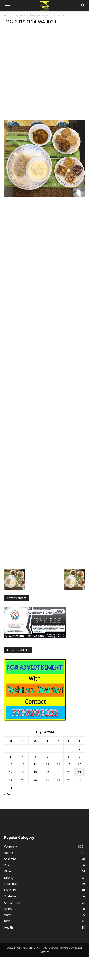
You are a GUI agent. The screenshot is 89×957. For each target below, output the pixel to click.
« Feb (7, 794)
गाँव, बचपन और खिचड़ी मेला (27, 15)
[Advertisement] (44, 73)
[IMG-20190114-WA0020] (44, 195)
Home (7, 15)
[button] (7, 5)
